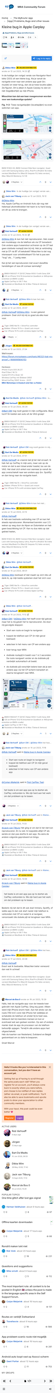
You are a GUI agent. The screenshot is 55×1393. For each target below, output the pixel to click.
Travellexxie (12, 1321)
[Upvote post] (40, 182)
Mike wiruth (12, 1271)
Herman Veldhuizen (15, 1207)
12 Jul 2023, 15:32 (19, 235)
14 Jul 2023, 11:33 (19, 823)
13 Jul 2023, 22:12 (19, 512)
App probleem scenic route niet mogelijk (24, 1336)
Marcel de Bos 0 (12, 999)
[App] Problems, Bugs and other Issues (19, 33)
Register (9, 1118)
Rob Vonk (11, 1251)
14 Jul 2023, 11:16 (38, 747)
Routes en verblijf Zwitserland (18, 1316)
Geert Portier (12, 1361)
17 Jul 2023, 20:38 (19, 959)
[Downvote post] (50, 182)
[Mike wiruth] (3, 1271)
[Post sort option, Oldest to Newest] (5, 58)
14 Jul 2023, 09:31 (19, 571)
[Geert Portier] (3, 1361)
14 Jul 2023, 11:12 (18, 614)
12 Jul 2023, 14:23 (19, 71)
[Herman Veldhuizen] (3, 1207)
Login (19, 1118)
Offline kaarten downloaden (17, 1222)
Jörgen (8, 346)
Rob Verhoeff (11, 231)
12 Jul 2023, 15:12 (38, 196)
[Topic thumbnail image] (51, 1200)
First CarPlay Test (35, 782)
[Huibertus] (3, 1321)
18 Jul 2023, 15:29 (38, 999)
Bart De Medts (11, 304)
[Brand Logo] (9, 7)
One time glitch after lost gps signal (21, 1197)
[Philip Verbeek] (3, 1341)
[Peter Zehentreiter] (3, 1301)
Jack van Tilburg (13, 196)
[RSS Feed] (35, 37)
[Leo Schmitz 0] (3, 1231)
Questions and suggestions (17, 1266)
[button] (4, 1389)
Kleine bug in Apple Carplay (37, 752)
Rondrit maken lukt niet (14, 1246)
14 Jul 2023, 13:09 (19, 879)
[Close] (49, 1067)
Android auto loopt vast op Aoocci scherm (25, 1356)
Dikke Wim (10, 68)
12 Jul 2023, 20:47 (19, 308)
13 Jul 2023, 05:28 (19, 406)
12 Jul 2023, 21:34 (19, 349)
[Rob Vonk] (3, 1251)
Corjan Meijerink (14, 1231)
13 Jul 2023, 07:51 (19, 456)
